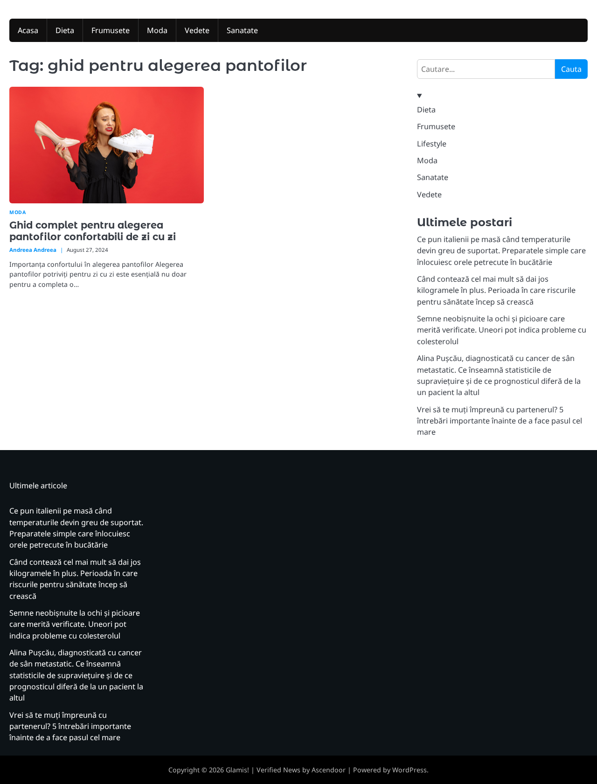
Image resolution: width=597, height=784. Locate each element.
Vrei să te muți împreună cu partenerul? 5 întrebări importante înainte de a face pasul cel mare (499, 420)
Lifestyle (431, 144)
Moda (157, 30)
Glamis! (237, 769)
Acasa (28, 30)
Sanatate (242, 30)
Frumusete (110, 30)
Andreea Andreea (32, 249)
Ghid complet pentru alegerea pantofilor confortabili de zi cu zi (92, 231)
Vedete (197, 30)
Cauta (571, 69)
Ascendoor (329, 769)
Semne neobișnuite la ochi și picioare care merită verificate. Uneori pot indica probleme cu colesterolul (501, 330)
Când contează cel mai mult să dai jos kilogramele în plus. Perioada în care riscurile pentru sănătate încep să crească (496, 290)
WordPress (409, 769)
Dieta (65, 30)
